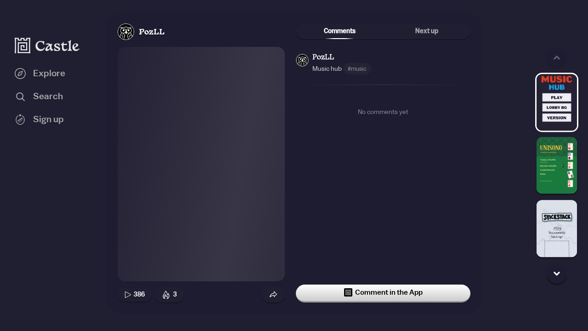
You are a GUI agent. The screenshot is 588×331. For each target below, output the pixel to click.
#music (357, 69)
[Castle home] (47, 45)
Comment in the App (389, 292)
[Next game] (557, 273)
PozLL (151, 32)
